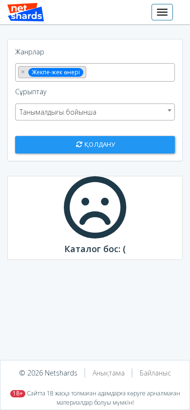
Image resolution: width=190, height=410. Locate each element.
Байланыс (155, 372)
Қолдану (99, 144)
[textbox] (91, 71)
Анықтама (109, 372)
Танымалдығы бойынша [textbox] (57, 112)
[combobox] (95, 72)
